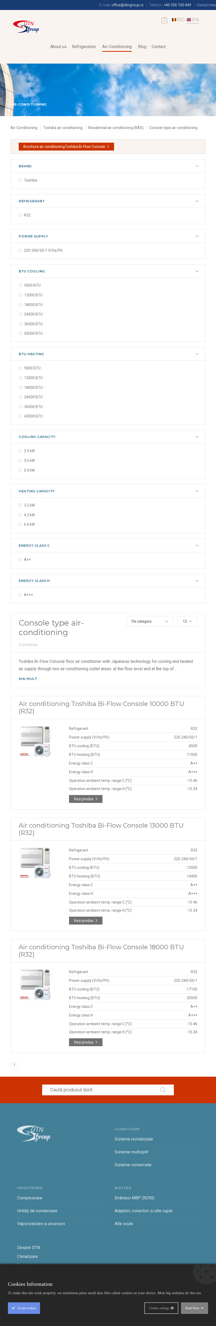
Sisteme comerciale (133, 1164)
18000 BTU (33, 305)
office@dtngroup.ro (127, 5)
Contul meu (206, 5)
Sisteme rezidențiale (134, 1139)
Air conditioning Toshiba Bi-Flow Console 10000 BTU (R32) (101, 707)
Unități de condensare (37, 1210)
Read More (192, 1308)
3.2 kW (29, 505)
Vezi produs (84, 799)
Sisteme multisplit (131, 1151)
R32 (27, 215)
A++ (27, 560)
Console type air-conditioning (173, 128)
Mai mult (28, 679)
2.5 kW (29, 451)
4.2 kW (29, 515)
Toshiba (30, 180)
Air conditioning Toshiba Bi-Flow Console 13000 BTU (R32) (101, 829)
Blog (142, 46)
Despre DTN (28, 1247)
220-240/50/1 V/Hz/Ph (43, 250)
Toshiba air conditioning (62, 128)
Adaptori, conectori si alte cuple (144, 1210)
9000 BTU (32, 285)
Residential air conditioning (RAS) (116, 128)
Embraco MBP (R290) (134, 1197)
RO (181, 20)
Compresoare (29, 1197)
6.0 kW (29, 524)
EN (195, 20)
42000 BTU (33, 333)
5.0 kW (29, 470)
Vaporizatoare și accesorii (41, 1223)
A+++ (28, 595)
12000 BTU (33, 295)
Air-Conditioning (117, 46)
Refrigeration (84, 46)
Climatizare (27, 1256)
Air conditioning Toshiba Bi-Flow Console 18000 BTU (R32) (101, 950)
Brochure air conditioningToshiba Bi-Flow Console (64, 147)
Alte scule (124, 1223)
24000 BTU (33, 314)
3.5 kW (29, 460)
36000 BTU (33, 324)
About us (58, 46)
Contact (159, 46)
